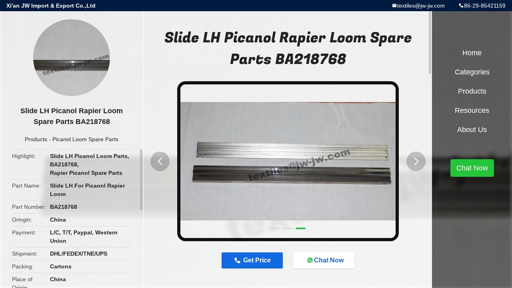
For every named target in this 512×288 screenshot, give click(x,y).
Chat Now (329, 260)
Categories (472, 72)
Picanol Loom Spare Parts (85, 139)
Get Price (257, 260)
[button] (160, 161)
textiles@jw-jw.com (421, 5)
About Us (472, 130)
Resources (472, 110)
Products (36, 139)
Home (472, 53)
